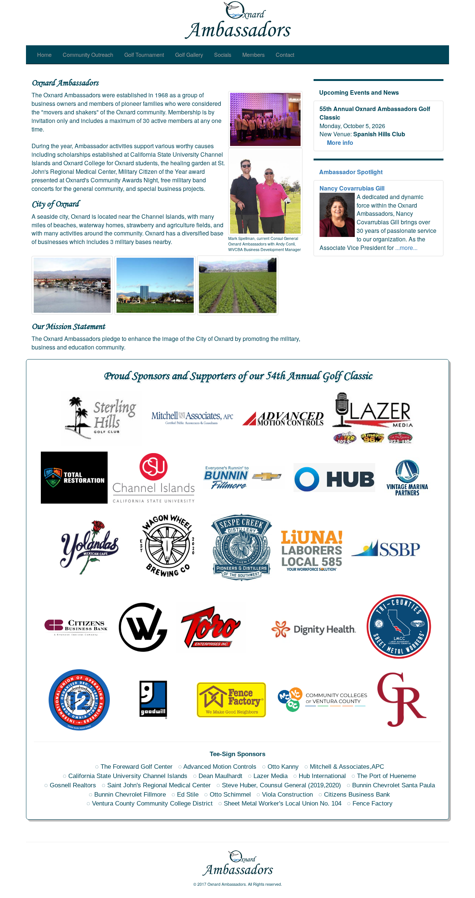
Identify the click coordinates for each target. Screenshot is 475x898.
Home (44, 54)
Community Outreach (88, 54)
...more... (406, 247)
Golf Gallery (189, 54)
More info (340, 142)
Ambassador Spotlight (351, 171)
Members (253, 54)
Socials (222, 54)
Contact (285, 54)
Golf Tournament (144, 54)
